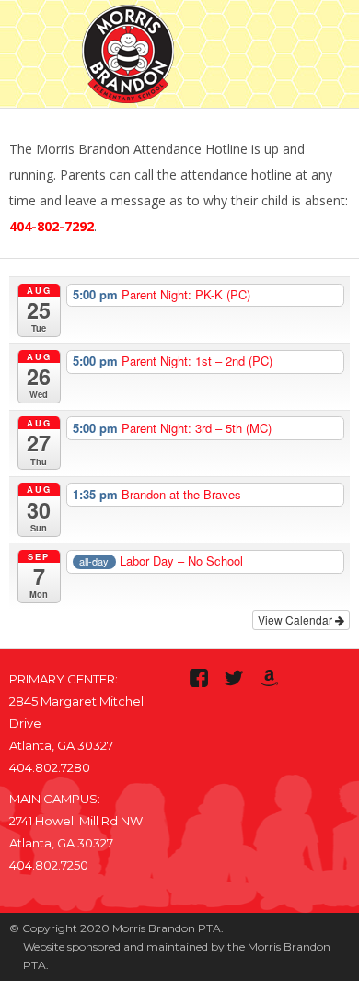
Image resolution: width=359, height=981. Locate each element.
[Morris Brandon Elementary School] (128, 50)
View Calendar (296, 619)
